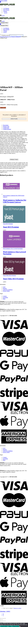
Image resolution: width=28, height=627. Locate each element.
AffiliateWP (18, 36)
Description (5, 125)
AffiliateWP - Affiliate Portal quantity (9, 104)
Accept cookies (4, 626)
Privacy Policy (6, 291)
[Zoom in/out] (0, 618)
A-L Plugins (6, 8)
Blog (4, 298)
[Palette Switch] (14, 2)
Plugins (7, 36)
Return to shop (17, 608)
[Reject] (20, 626)
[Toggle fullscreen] (2, 618)
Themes (5, 11)
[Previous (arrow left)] (0, 622)
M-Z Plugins (6, 9)
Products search (5, 35)
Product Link (6, 126)
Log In (5, 12)
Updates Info (6, 127)
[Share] (3, 618)
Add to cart (3, 107)
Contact (5, 296)
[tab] (15, 125)
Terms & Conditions (8, 289)
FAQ (4, 287)
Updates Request (7, 129)
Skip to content (3, 0)
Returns (5, 288)
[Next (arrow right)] (2, 622)
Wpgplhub (2, 36)
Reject (10, 626)
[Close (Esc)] (5, 618)
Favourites (5, 297)
